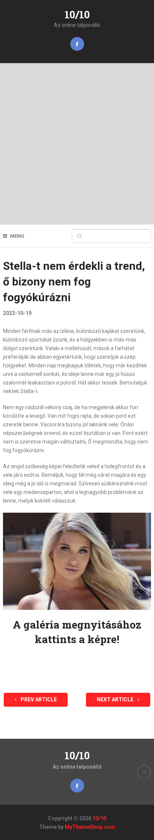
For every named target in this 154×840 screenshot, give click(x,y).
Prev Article (38, 699)
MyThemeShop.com (90, 827)
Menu (17, 236)
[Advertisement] (77, 144)
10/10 (77, 14)
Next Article (116, 699)
